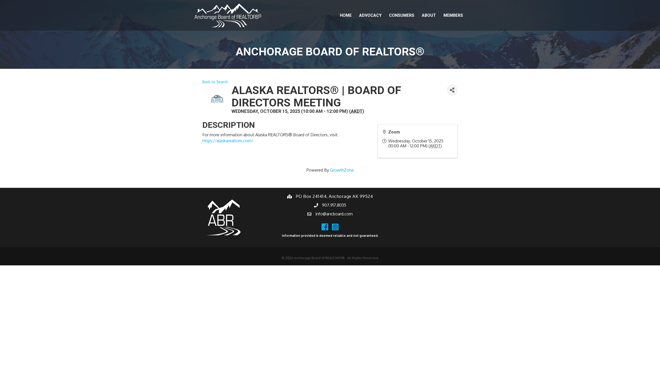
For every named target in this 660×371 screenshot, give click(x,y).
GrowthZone (342, 170)
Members (453, 15)
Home (346, 15)
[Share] (452, 90)
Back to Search (215, 81)
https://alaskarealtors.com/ (227, 140)
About (429, 15)
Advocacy (370, 15)
